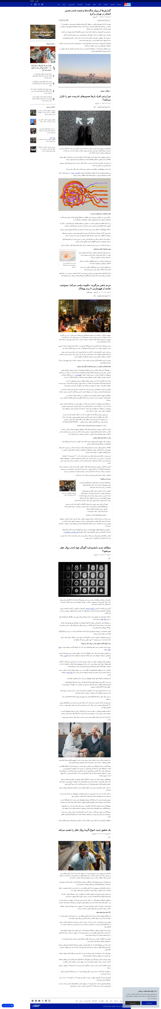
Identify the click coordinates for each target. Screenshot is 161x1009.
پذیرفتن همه (149, 1003)
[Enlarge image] (84, 68)
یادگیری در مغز (76, 173)
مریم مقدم (89, 292)
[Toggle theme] (31, 4)
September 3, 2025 (101, 425)
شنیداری (106, 4)
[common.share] (94, 107)
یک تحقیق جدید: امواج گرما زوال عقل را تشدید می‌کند (85, 830)
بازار (59, 4)
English (32, 1)
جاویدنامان (79, 4)
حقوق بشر (87, 4)
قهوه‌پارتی (78, 375)
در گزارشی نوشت (91, 608)
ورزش (64, 4)
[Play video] (35, 4)
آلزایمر (66, 655)
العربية (36, 1)
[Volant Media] (36, 1006)
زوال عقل (103, 619)
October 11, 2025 (90, 515)
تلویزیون (113, 4)
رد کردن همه (133, 1003)
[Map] (42, 4)
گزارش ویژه (71, 4)
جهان (94, 4)
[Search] (39, 4)
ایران (99, 4)
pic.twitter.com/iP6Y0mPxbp (70, 422)
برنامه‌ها (119, 4)
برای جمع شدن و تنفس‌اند (72, 532)
